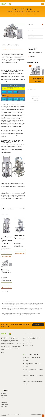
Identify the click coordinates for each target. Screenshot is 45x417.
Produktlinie (4, 397)
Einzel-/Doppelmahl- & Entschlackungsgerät (19, 238)
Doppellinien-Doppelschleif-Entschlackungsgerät (6, 271)
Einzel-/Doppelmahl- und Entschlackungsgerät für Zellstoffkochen (6, 240)
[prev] (2, 205)
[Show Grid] (23, 208)
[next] (24, 205)
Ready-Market (41, 414)
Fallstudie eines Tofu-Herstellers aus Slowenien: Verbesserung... (33, 370)
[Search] (43, 24)
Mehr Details (35, 100)
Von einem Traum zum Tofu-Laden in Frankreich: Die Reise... (33, 376)
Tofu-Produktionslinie (37, 313)
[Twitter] (2, 352)
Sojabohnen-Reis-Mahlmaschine (31, 314)
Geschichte (4, 395)
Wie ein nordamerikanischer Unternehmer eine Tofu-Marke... (33, 382)
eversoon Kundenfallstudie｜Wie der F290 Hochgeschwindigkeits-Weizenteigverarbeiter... (33, 364)
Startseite (4, 393)
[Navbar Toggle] (42, 4)
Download (32, 56)
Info (3, 408)
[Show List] (24, 208)
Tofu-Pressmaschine (23, 314)
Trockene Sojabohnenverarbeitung (15, 314)
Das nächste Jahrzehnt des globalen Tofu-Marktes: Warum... (32, 358)
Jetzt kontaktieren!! (38, 324)
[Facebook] (1, 352)
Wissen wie (4, 406)
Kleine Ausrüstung (5, 400)
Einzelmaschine (31, 39)
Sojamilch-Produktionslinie (6, 314)
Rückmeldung (5, 404)
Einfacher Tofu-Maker (30, 313)
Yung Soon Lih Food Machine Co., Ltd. (13, 414)
